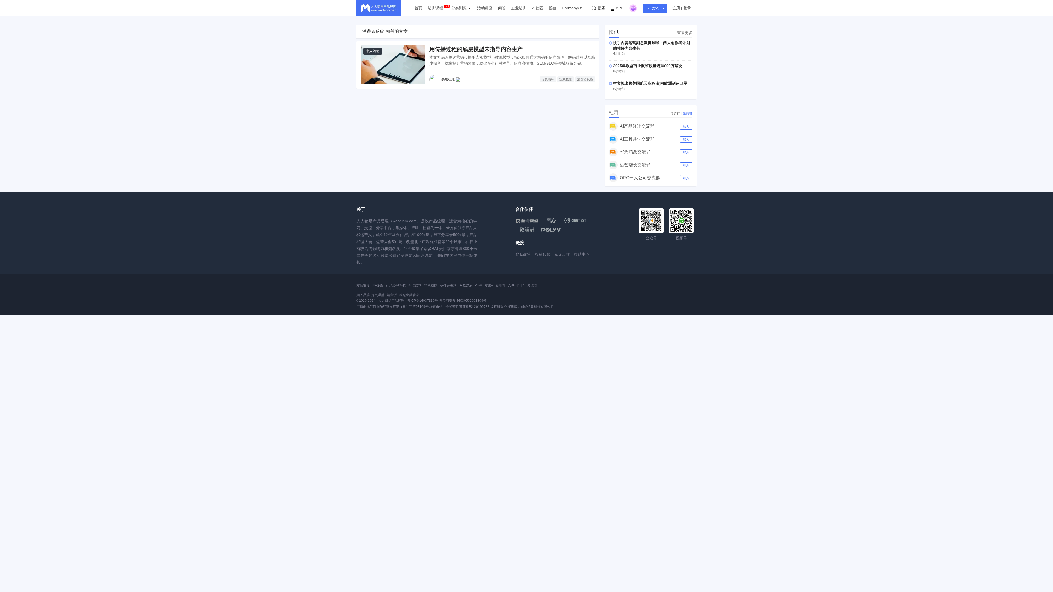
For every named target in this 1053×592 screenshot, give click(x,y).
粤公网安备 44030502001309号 (462, 301)
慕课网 (532, 286)
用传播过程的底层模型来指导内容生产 (476, 49)
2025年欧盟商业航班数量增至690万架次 (647, 66)
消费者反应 (585, 79)
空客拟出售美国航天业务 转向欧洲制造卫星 (650, 83)
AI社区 (537, 8)
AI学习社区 (516, 286)
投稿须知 (542, 254)
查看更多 (684, 32)
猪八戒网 (430, 286)
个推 (478, 286)
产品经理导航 (396, 286)
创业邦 (501, 286)
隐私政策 (523, 254)
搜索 (601, 8)
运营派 (392, 295)
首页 (418, 8)
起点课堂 (414, 286)
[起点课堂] (527, 220)
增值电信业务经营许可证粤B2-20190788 (459, 307)
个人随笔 (372, 51)
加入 (686, 127)
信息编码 (547, 79)
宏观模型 (565, 79)
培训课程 (435, 8)
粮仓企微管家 (409, 295)
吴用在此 (448, 79)
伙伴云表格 (448, 286)
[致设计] (527, 229)
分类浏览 (459, 8)
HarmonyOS (572, 8)
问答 (502, 8)
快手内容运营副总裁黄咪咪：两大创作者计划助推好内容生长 (651, 45)
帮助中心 (581, 254)
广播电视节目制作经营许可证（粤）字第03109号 (392, 307)
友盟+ (489, 286)
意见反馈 (562, 254)
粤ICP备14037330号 (422, 301)
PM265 (377, 286)
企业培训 (518, 8)
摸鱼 (552, 8)
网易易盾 (465, 286)
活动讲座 (484, 8)
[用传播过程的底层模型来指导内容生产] (393, 64)
